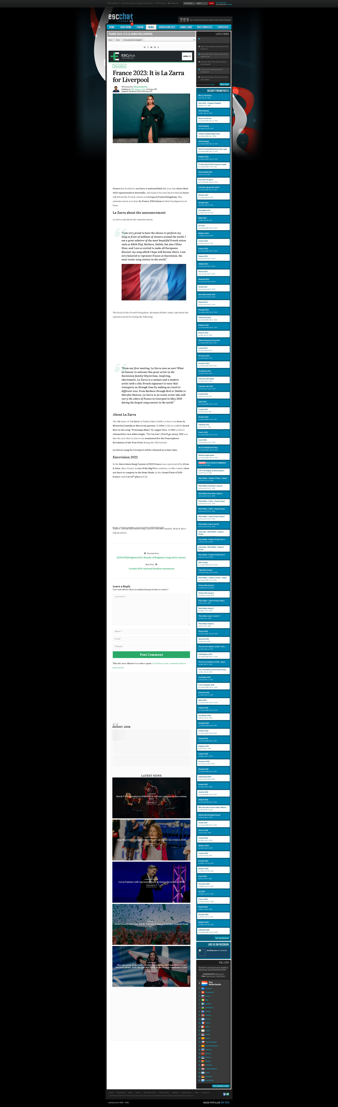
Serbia (207, 1034)
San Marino (209, 1080)
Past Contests (164, 1093)
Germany (208, 1076)
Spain (207, 1038)
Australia (208, 988)
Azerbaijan (209, 1008)
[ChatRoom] (125, 27)
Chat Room (121, 1093)
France (207, 1023)
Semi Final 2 (220, 976)
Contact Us (206, 1093)
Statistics (175, 1093)
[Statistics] (223, 27)
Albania (208, 1053)
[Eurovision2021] (167, 27)
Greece (208, 1019)
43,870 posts (160, 3)
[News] (151, 27)
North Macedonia (211, 1046)
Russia (207, 996)
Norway (208, 1015)
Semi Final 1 (210, 976)
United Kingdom (211, 1069)
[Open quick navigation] (194, 40)
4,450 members (112, 3)
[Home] (112, 27)
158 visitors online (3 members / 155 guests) (137, 3)
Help (196, 1093)
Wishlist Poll (219, 974)
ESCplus (212, 84)
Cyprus (207, 1031)
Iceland (208, 1011)
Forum (138, 1093)
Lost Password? (221, 2)
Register (229, 4)
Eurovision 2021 (150, 1093)
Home (111, 1093)
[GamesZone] (186, 27)
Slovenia (208, 1050)
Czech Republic (211, 1042)
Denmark (208, 1065)
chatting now (173, 3)
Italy (206, 1000)
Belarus (208, 1061)
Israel (207, 1073)
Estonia (208, 1057)
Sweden (208, 1004)
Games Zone (186, 1093)
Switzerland (209, 992)
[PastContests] (205, 27)
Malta (207, 1027)
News (130, 1093)
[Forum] (140, 27)
